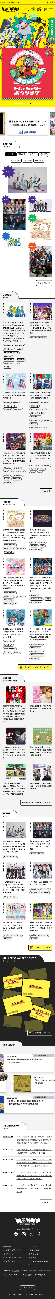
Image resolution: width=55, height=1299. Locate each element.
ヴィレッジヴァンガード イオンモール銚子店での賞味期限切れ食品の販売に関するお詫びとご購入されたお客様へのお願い (34, 1140)
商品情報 (21, 154)
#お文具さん (8, 645)
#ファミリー (35, 603)
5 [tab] (27, 103)
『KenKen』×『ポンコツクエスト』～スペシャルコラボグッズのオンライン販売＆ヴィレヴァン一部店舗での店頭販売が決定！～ (14, 458)
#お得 (33, 473)
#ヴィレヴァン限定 (37, 413)
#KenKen (7, 468)
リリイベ (33, 154)
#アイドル (46, 889)
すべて (10, 154)
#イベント (34, 595)
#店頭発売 (47, 420)
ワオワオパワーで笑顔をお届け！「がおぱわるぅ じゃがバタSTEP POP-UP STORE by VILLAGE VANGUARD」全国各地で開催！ (14, 535)
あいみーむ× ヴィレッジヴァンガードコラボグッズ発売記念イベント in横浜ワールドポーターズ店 (40, 927)
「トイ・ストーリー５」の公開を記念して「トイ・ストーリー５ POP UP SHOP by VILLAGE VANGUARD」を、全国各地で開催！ (40, 634)
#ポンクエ (7, 475)
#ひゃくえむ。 (36, 420)
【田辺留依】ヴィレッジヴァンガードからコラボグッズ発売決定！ (40, 786)
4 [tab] (24, 103)
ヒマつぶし (27, 160)
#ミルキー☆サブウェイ (38, 338)
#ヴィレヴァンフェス (38, 542)
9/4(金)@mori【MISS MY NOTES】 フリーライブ (40, 883)
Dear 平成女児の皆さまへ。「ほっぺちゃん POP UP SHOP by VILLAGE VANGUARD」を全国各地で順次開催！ (14, 583)
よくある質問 (28, 1275)
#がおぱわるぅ (9, 552)
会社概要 (32, 1270)
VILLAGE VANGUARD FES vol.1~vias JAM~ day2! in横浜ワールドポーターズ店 (13, 927)
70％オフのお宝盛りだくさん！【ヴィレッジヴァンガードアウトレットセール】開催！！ (40, 457)
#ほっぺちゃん (9, 600)
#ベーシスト (18, 468)
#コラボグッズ (36, 417)
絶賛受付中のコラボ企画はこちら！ (36, 802)
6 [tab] (30, 103)
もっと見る (46, 491)
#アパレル (20, 360)
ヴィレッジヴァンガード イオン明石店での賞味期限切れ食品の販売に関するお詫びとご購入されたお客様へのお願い (34, 1175)
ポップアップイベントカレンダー (37, 667)
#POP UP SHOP (9, 545)
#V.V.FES (34, 546)
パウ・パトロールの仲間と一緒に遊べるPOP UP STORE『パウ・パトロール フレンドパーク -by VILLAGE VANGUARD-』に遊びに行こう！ (40, 584)
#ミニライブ (35, 889)
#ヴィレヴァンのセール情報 (40, 466)
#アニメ (33, 424)
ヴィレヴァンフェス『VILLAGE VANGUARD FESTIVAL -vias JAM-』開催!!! (40, 534)
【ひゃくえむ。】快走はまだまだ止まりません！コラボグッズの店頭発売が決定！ (40, 395)
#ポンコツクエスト (17, 472)
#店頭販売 (7, 410)
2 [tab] (19, 103)
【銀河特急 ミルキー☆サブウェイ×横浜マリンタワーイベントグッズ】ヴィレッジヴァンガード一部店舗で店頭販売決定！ (40, 328)
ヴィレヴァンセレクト (13, 1257)
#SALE (42, 469)
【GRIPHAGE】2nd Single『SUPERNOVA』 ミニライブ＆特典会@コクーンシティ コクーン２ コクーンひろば (14, 887)
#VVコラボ (8, 356)
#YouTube (18, 475)
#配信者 (15, 402)
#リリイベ (7, 939)
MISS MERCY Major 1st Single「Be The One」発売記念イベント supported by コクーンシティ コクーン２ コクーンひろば (14, 846)
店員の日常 (39, 160)
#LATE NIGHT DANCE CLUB (14, 346)
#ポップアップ (9, 548)
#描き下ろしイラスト (11, 364)
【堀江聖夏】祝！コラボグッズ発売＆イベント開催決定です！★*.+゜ (40, 708)
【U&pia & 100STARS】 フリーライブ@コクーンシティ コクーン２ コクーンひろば (40, 845)
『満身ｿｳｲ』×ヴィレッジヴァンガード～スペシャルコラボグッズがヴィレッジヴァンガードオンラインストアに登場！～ (14, 752)
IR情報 (24, 1270)
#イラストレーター (10, 406)
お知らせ (6, 1270)
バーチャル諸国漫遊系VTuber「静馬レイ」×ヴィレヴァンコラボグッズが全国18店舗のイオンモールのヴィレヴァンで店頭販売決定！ (14, 788)
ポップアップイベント (44, 155)
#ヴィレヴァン (9, 360)
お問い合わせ (40, 1275)
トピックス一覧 (44, 283)
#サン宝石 (20, 596)
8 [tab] (36, 103)
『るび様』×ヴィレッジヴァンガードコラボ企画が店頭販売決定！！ (14, 395)
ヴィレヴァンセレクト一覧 (39, 1033)
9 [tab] (39, 103)
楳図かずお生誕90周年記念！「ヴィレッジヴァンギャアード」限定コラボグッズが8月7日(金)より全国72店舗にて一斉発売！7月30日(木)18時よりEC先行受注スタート (14, 714)
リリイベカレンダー (42, 947)
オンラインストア (11, 1261)
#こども (48, 599)
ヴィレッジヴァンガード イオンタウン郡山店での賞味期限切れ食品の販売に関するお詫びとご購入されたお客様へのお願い (34, 1162)
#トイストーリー (36, 651)
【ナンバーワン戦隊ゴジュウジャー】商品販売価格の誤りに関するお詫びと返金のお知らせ (34, 1188)
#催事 (40, 473)
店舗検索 (32, 1257)
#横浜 (42, 546)
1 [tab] (16, 103)
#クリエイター (36, 549)
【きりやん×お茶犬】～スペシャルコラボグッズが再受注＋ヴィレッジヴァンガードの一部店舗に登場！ (40, 751)
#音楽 (6, 472)
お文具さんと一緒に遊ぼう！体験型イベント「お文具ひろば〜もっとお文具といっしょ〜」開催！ (14, 633)
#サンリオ (20, 548)
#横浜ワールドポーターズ (12, 935)
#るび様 (7, 402)
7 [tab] (33, 103)
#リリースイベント (10, 856)
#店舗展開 (34, 402)
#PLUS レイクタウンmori (39, 893)
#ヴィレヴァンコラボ (11, 353)
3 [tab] (21, 103)
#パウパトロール (36, 599)
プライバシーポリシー (11, 1275)
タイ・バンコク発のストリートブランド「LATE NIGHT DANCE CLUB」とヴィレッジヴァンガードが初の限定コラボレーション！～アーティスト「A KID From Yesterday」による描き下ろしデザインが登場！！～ (14, 332)
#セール (33, 469)
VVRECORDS (16, 160)
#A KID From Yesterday (12, 349)
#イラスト (7, 367)
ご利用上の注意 (44, 1270)
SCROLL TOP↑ (27, 1287)
